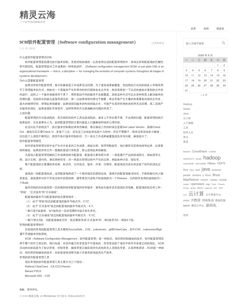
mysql (222, 179)
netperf (186, 184)
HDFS (221, 163)
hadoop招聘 (200, 163)
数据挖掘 (220, 200)
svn (215, 187)
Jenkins (196, 175)
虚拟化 (211, 205)
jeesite (187, 175)
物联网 (186, 205)
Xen (221, 187)
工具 (185, 127)
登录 (185, 215)
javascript (216, 169)
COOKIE (212, 151)
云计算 (187, 118)
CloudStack (199, 151)
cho (78, 296)
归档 (206, 28)
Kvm (208, 175)
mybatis (214, 179)
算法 (185, 137)
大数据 (196, 199)
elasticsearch (188, 158)
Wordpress (49, 296)
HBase (211, 163)
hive (185, 169)
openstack (197, 184)
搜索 (223, 43)
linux (216, 174)
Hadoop (187, 104)
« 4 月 (204, 95)
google (199, 158)
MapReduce (191, 179)
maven (204, 179)
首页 (193, 28)
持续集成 (208, 200)
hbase (186, 108)
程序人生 (188, 132)
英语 (185, 141)
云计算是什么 (213, 194)
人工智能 (188, 123)
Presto (186, 188)
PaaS (214, 184)
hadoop (212, 157)
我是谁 (220, 28)
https (192, 170)
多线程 (186, 200)
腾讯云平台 (197, 205)
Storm (200, 187)
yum (185, 194)
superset (208, 188)
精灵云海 (38, 15)
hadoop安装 (188, 163)
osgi (208, 184)
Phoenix (221, 184)
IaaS (197, 169)
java (206, 168)
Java (186, 113)
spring (193, 188)
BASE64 (186, 151)
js (203, 175)
